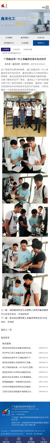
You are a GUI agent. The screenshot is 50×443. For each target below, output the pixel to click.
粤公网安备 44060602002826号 (13, 434)
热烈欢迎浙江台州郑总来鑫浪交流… (17, 372)
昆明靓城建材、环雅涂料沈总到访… (17, 382)
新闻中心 (41, 43)
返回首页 (5, 337)
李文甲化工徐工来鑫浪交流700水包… (18, 353)
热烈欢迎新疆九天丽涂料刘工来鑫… (17, 362)
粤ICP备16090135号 (38, 431)
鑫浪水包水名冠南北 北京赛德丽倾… (17, 377)
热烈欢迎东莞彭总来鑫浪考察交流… (17, 348)
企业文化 (41, 38)
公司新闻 (5, 49)
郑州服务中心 (9, 43)
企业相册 (25, 43)
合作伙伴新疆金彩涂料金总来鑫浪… (17, 387)
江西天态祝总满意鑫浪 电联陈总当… (17, 391)
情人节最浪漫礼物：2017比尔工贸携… (18, 367)
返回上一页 (6, 330)
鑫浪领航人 (25, 38)
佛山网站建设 (38, 434)
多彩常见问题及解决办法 (11, 53)
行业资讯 (16, 49)
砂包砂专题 (28, 49)
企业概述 (9, 38)
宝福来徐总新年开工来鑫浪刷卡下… (17, 358)
